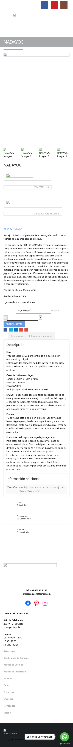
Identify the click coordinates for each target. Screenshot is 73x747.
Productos (9, 692)
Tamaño (8, 308)
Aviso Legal (9, 651)
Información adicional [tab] (40, 336)
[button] (7, 5)
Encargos (8, 698)
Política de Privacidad (15, 671)
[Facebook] (44, 5)
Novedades (9, 705)
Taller (6, 685)
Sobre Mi (8, 678)
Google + (21, 329)
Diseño (7, 712)
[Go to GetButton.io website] (64, 743)
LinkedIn (16, 329)
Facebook (5, 329)
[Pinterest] (54, 5)
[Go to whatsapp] (64, 736)
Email (26, 329)
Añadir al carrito (14, 323)
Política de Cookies (13, 664)
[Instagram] (64, 5)
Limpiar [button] (55, 310)
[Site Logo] (36, 23)
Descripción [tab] (16, 336)
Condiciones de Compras (16, 658)
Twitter (10, 329)
